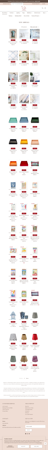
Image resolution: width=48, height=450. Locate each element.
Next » (27, 378)
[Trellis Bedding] (13, 55)
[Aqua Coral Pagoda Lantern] (13, 315)
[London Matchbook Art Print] (13, 272)
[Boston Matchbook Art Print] (35, 250)
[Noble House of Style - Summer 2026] (13, 34)
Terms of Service (5, 409)
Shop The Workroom (17, 3)
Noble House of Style (29, 407)
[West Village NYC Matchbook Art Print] (13, 229)
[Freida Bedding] (24, 77)
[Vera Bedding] (35, 34)
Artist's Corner (37, 12)
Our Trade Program (29, 414)
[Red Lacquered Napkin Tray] (24, 164)
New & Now (4, 12)
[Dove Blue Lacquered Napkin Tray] (24, 120)
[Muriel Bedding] (35, 55)
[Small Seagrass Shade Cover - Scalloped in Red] (35, 337)
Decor (44, 12)
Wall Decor (29, 12)
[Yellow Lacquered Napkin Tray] (24, 142)
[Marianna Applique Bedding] (13, 77)
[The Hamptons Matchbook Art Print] (13, 185)
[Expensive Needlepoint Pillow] (35, 164)
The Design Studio (28, 409)
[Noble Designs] (24, 8)
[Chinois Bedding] (13, 99)
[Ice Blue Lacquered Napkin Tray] (13, 120)
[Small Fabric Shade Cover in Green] (13, 359)
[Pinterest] (29, 433)
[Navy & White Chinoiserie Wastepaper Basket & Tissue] (24, 315)
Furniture (12, 12)
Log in (43, 3)
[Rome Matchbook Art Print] (35, 272)
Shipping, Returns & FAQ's (7, 407)
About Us (27, 406)
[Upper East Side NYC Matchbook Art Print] (24, 272)
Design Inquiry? (36, 3)
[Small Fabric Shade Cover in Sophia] (35, 315)
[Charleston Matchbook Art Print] (35, 185)
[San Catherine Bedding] (24, 55)
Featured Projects (35, 15)
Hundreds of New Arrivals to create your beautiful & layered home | (24, 1)
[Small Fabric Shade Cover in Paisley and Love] (35, 359)
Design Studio (6, 3)
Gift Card (27, 412)
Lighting (18, 12)
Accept (23, 446)
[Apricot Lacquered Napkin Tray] (13, 164)
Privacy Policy (39, 442)
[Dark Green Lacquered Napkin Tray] (35, 120)
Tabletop (10, 15)
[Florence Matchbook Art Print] (24, 294)
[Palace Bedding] (35, 77)
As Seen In (27, 411)
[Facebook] (25, 433)
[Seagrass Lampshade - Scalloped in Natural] (24, 359)
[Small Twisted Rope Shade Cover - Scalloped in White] (13, 337)
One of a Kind (26, 15)
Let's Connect (5, 406)
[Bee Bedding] (35, 99)
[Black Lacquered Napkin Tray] (13, 142)
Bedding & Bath (18, 15)
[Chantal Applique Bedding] (24, 99)
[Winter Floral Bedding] (24, 34)
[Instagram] (27, 433)
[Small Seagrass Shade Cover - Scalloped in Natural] (24, 337)
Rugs (23, 12)
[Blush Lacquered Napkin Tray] (35, 142)
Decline (36, 446)
